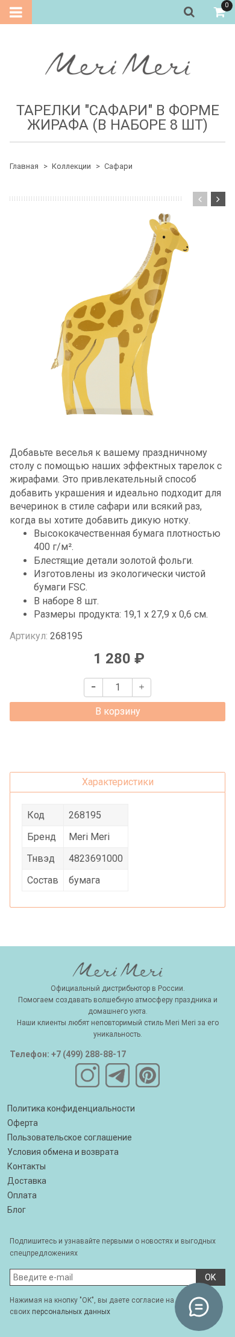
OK (210, 1277)
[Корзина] (219, 12)
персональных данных (71, 1311)
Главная (24, 166)
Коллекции (71, 166)
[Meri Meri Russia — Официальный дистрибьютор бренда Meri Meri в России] (117, 61)
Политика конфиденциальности (71, 1108)
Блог (16, 1210)
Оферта (22, 1123)
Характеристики (118, 782)
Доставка (26, 1181)
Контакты (26, 1166)
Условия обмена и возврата (63, 1152)
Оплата (22, 1195)
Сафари (118, 166)
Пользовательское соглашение (69, 1137)
